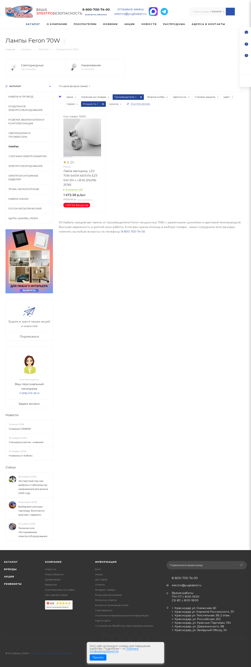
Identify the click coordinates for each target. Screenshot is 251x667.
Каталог (11, 561)
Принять (98, 657)
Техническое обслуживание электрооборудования (32, 532)
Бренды (10, 569)
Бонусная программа (108, 594)
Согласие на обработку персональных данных (124, 625)
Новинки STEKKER (20, 428)
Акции (9, 576)
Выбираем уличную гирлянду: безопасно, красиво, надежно (31, 510)
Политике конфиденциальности (114, 650)
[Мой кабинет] (243, 12)
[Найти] (230, 11)
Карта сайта (102, 620)
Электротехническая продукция (51, 653)
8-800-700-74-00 (96, 9)
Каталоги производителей (111, 605)
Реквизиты (13, 583)
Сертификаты (103, 610)
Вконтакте (107, 639)
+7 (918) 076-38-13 (29, 393)
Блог (98, 569)
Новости (12, 415)
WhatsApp (135, 639)
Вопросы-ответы (106, 600)
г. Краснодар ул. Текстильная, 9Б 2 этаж (201, 615)
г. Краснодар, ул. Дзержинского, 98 (198, 626)
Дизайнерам (53, 579)
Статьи (11, 467)
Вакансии (51, 584)
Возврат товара (105, 589)
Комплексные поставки (60, 589)
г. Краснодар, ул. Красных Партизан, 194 (201, 622)
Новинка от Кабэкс (21, 455)
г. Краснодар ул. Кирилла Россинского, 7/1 (203, 611)
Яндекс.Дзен (144, 639)
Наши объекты (54, 574)
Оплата (100, 584)
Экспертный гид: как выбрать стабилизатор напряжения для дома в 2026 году (33, 486)
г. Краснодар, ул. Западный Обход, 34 (199, 630)
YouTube (126, 639)
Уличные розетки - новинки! (26, 442)
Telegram (116, 639)
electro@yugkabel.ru (186, 585)
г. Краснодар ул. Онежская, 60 (194, 608)
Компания (53, 561)
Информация (106, 561)
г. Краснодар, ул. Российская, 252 (196, 619)
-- (245, 33)
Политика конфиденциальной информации (122, 615)
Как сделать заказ (56, 594)
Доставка (101, 579)
